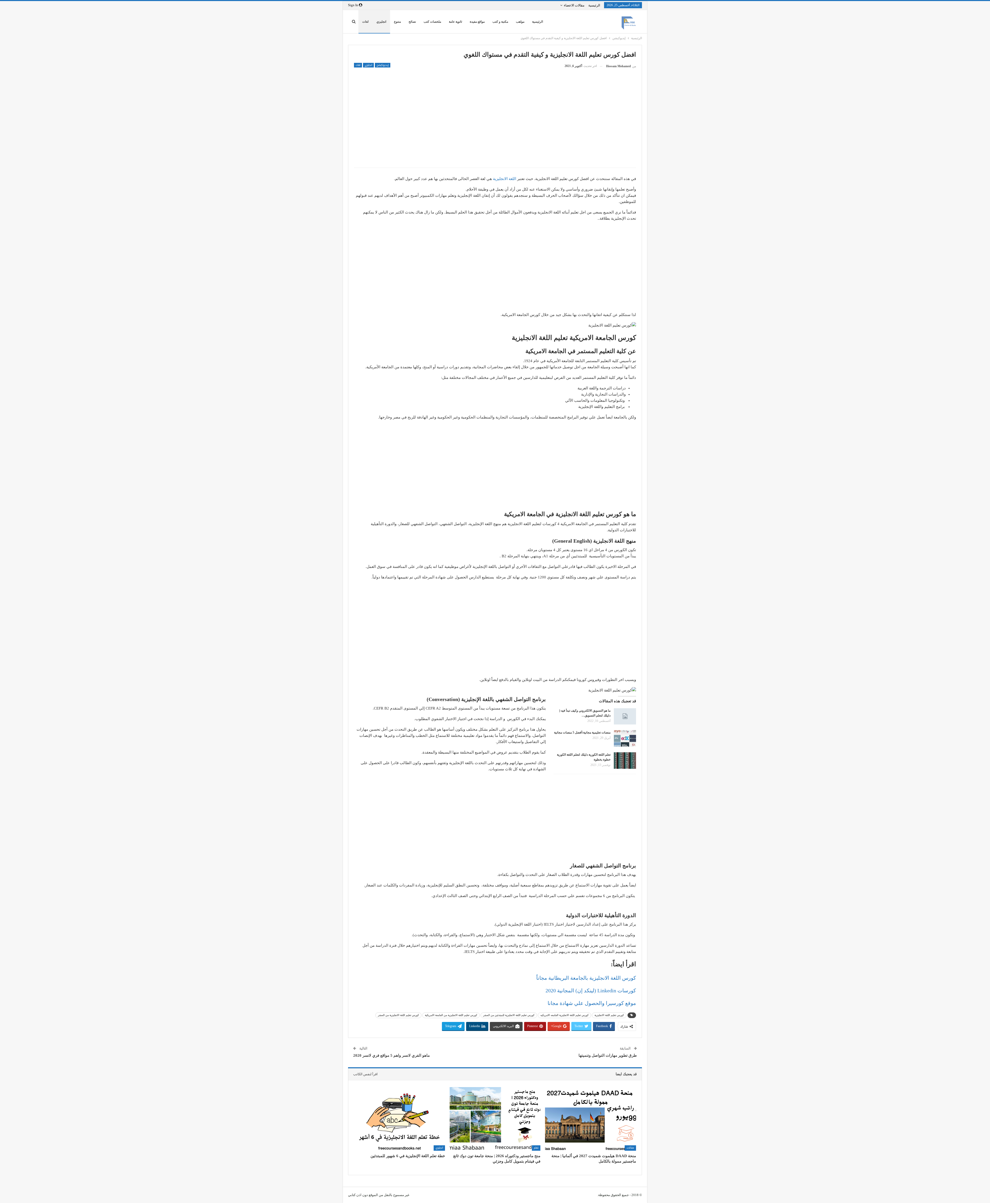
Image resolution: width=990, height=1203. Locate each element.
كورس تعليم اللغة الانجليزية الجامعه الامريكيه (564, 1015)
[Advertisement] (495, 126)
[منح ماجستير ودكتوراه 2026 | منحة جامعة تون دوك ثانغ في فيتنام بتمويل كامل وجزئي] (495, 1119)
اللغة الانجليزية (504, 179)
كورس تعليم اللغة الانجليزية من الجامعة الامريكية (451, 1015)
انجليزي (381, 21)
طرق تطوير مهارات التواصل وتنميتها (608, 1055)
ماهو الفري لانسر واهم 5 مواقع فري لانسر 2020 (391, 1055)
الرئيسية (594, 5)
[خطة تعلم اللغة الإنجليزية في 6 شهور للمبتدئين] (399, 1119)
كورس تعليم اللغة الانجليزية (609, 1015)
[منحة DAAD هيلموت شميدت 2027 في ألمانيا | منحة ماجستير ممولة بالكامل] (590, 1119)
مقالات (630, 1147)
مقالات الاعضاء (574, 5)
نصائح (412, 21)
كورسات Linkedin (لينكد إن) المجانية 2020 (591, 990)
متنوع (397, 21)
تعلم (536, 1147)
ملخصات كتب (432, 21)
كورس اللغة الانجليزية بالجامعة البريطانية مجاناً (586, 978)
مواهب (520, 21)
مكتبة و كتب (500, 21)
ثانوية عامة (455, 21)
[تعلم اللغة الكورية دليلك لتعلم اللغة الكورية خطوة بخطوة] (625, 760)
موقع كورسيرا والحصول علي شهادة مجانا (592, 1003)
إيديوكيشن (382, 65)
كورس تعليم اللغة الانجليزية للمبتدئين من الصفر (508, 1015)
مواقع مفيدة (477, 21)
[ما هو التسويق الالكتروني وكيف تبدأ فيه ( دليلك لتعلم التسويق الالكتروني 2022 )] (625, 716)
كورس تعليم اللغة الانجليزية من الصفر (398, 1015)
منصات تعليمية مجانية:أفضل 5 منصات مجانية (582, 732)
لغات (365, 21)
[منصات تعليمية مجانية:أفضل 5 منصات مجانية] (625, 738)
